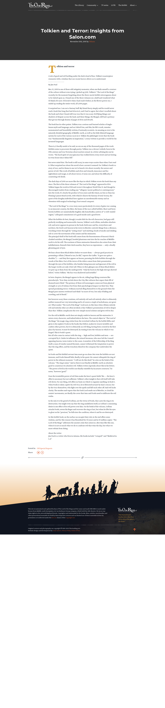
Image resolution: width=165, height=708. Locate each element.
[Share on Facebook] (42, 452)
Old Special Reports (44, 448)
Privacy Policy (66, 530)
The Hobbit (122, 5)
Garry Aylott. (57, 530)
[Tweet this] (38, 452)
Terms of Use (75, 530)
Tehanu (92, 41)
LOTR (113, 5)
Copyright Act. (70, 517)
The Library (79, 5)
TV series (104, 5)
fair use (54, 517)
